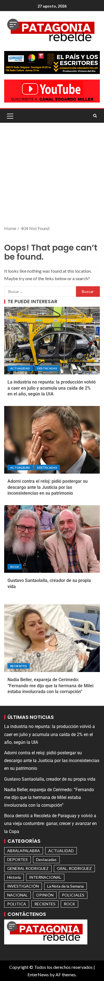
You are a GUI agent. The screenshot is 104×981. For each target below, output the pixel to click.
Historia (14, 877)
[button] (9, 116)
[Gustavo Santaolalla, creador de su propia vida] (52, 539)
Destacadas (47, 368)
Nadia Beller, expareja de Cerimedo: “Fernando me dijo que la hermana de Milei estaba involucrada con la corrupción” (50, 685)
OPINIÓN (45, 895)
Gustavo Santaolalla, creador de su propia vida (49, 779)
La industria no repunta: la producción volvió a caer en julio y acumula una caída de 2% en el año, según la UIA (51, 388)
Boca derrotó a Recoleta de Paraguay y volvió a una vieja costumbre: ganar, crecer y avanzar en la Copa (50, 823)
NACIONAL (17, 895)
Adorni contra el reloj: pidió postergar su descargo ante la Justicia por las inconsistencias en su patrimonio (47, 487)
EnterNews (38, 974)
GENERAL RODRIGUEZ (28, 868)
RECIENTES (18, 666)
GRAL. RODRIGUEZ (74, 868)
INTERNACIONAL (45, 877)
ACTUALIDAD (20, 368)
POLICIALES (73, 895)
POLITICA (16, 903)
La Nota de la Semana (65, 886)
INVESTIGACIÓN (23, 886)
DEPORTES (17, 859)
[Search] (95, 116)
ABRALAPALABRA (23, 850)
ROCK (14, 566)
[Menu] (9, 116)
